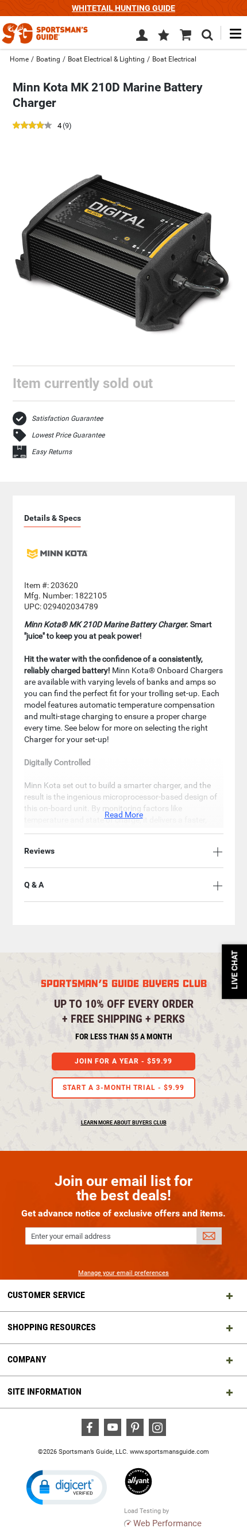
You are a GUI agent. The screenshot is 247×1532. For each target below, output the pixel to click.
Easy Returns (52, 452)
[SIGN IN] (142, 37)
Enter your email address (71, 1236)
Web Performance (167, 1523)
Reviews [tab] (39, 850)
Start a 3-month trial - (123, 1088)
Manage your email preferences (123, 1273)
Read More (124, 814)
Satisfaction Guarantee (67, 418)
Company (27, 1359)
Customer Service (46, 1294)
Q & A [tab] (34, 884)
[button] (163, 36)
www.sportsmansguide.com (169, 1452)
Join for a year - (123, 1061)
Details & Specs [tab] (52, 518)
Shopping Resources (51, 1327)
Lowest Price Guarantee (68, 435)
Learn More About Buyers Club (124, 1123)
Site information (44, 1391)
